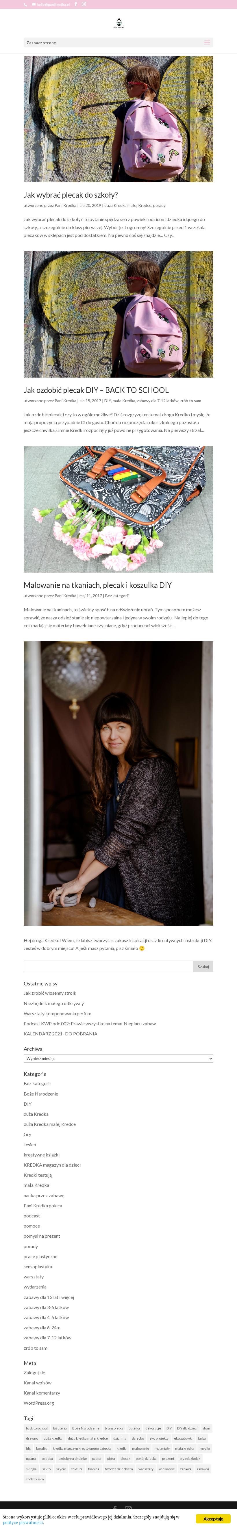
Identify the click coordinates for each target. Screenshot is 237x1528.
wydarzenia (35, 1286)
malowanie (140, 1448)
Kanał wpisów (37, 1382)
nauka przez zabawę (44, 1195)
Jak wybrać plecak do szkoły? (71, 194)
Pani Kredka (65, 205)
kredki (122, 1448)
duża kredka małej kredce (88, 1438)
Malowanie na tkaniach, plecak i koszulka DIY (98, 585)
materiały (162, 1448)
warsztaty (34, 1276)
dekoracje (153, 1428)
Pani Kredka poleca (43, 1205)
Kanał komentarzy (42, 1392)
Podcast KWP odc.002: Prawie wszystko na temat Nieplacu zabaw (90, 1023)
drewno (32, 1438)
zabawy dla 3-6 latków (46, 1307)
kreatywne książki (42, 1154)
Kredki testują (38, 1175)
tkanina (93, 1469)
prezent (168, 1458)
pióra (111, 1458)
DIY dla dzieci (187, 1428)
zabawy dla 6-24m (42, 1327)
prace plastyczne (40, 1256)
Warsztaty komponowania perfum (57, 1013)
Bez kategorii (117, 595)
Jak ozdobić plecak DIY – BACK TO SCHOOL (96, 390)
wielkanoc (167, 1469)
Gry (27, 1134)
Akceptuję (213, 1518)
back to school (37, 1428)
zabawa (185, 1469)
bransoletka (114, 1428)
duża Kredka (36, 1114)
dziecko (138, 1438)
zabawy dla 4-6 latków (46, 1317)
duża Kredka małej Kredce (127, 205)
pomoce (32, 1225)
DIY (107, 400)
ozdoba (47, 1458)
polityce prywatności (23, 1522)
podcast (32, 1215)
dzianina (119, 1438)
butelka (134, 1428)
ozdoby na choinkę (72, 1458)
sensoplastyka (38, 1266)
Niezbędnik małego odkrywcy (54, 1003)
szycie (61, 1469)
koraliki (41, 1448)
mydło (205, 1448)
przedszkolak (190, 1458)
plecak (125, 1458)
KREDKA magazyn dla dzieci (52, 1164)
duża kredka (53, 1438)
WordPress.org (39, 1403)
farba (202, 1438)
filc (28, 1448)
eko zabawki (183, 1438)
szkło (46, 1469)
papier (97, 1458)
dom (206, 1428)
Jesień (30, 1144)
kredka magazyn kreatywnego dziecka (82, 1448)
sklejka (31, 1469)
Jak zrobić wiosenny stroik (50, 993)
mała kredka (184, 1448)
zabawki (203, 1469)
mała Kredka (124, 400)
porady (159, 205)
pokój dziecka (146, 1458)
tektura (77, 1469)
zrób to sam (190, 400)
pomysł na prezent (42, 1236)
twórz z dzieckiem (119, 1469)
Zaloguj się (34, 1372)
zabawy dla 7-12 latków (158, 400)
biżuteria (60, 1428)
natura (31, 1458)
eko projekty (159, 1438)
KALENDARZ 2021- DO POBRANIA (60, 1033)
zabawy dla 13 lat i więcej (49, 1297)
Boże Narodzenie (41, 1093)
